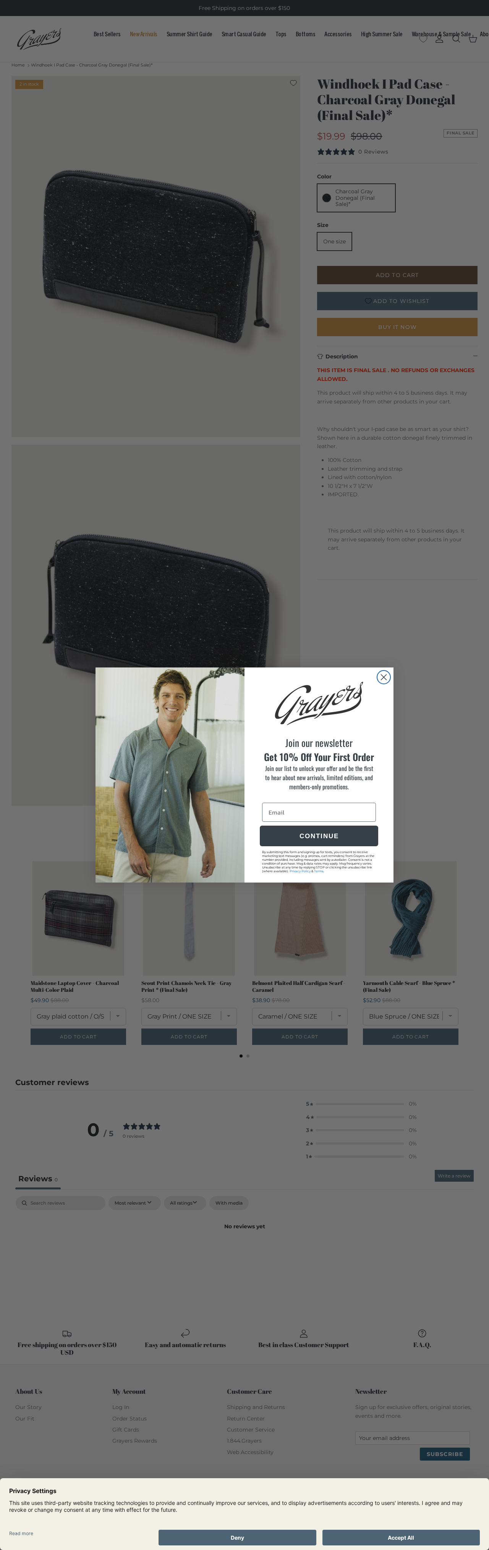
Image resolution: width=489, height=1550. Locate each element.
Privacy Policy (300, 871)
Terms (319, 871)
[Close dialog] (383, 677)
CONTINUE (319, 836)
